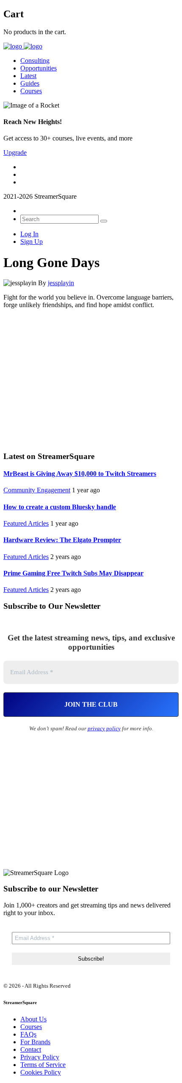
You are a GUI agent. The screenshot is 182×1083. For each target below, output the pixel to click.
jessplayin (61, 282)
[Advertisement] (91, 379)
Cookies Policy (40, 1072)
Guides (29, 83)
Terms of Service (43, 1064)
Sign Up (31, 241)
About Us (33, 1019)
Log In (29, 234)
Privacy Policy (39, 1057)
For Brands (35, 1041)
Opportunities (38, 68)
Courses (31, 91)
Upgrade (15, 152)
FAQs (28, 1034)
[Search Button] (103, 221)
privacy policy (104, 728)
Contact (30, 1049)
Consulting (35, 60)
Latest (28, 75)
